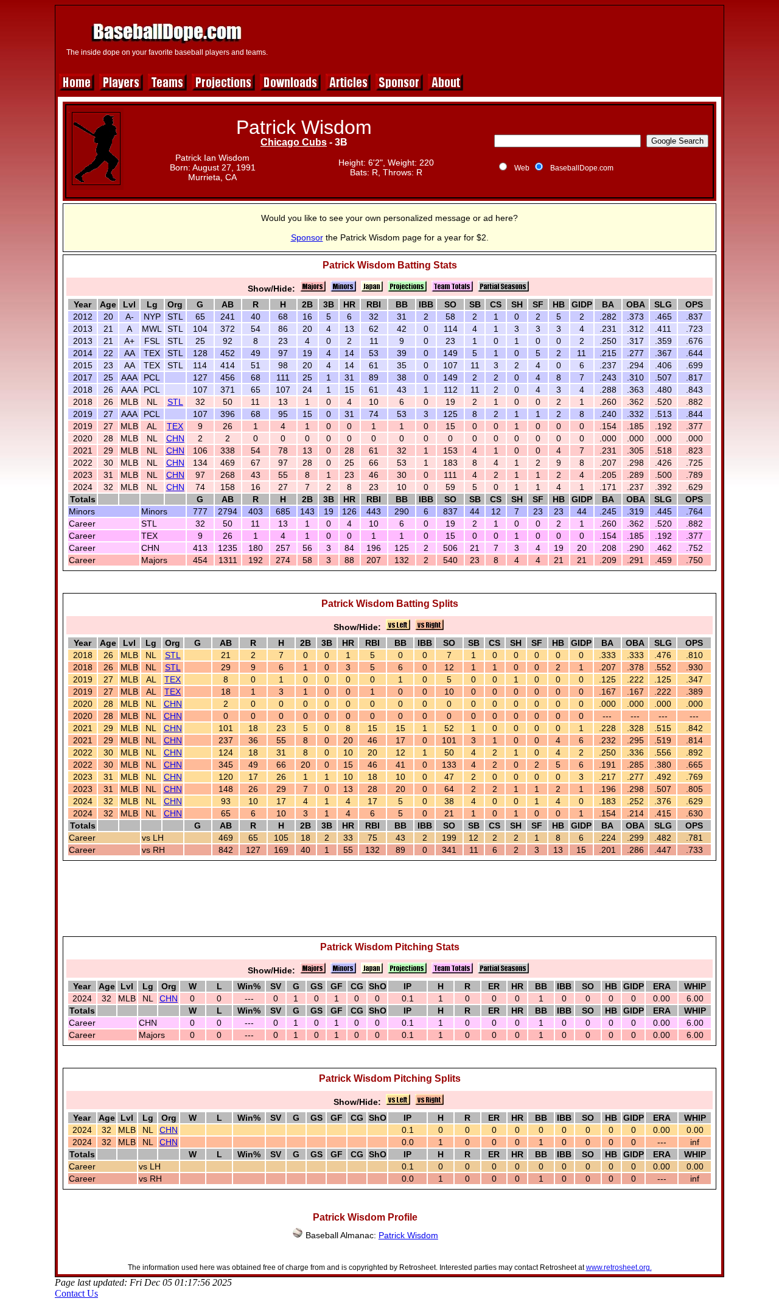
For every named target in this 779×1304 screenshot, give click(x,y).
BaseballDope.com (581, 168)
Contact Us (76, 1293)
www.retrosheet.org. (619, 1267)
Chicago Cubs (293, 142)
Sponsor (307, 237)
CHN (175, 438)
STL (175, 402)
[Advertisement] (497, 37)
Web (521, 168)
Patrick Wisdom (408, 1235)
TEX (175, 426)
